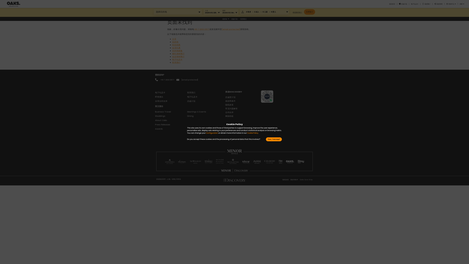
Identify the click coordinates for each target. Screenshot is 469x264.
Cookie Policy (252, 133)
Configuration (212, 133)
